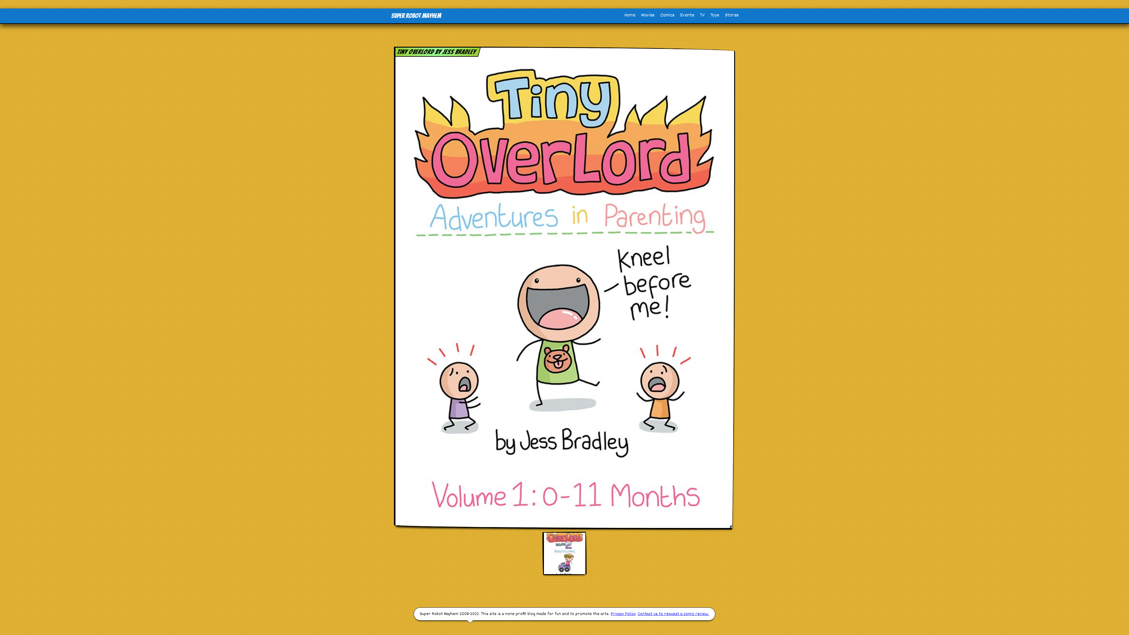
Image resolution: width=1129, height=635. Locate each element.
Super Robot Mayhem (416, 15)
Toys (715, 15)
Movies (647, 15)
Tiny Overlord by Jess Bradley (436, 52)
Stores (732, 15)
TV (702, 15)
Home (629, 15)
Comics (667, 15)
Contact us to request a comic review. (673, 614)
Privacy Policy (623, 614)
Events (687, 15)
